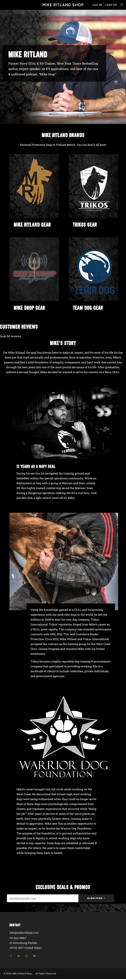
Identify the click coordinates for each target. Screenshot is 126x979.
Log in (97, 4)
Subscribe (95, 898)
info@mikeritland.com (24, 932)
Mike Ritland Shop (63, 4)
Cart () (111, 4)
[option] (63, 67)
